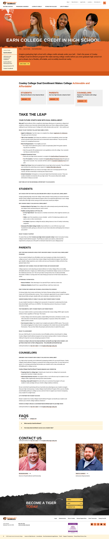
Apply (23, 63)
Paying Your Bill (102, 518)
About (68, 2)
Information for (97, 2)
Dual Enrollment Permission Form (7, 62)
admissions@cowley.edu (24, 525)
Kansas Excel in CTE (8, 66)
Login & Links (82, 2)
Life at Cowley (64, 6)
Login (55, 518)
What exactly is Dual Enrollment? (32, 423)
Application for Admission (60, 133)
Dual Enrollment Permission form (59, 156)
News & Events (75, 2)
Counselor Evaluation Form (59, 160)
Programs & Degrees (22, 6)
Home (20, 48)
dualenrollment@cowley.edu (49, 345)
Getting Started (8, 6)
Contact (71, 507)
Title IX (60, 536)
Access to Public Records (30, 536)
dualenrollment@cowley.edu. (54, 167)
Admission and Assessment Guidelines (7, 58)
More (24, 99)
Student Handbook (8, 68)
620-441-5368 (34, 345)
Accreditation (39, 536)
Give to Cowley (71, 518)
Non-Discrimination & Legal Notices (50, 536)
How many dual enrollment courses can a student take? (38, 427)
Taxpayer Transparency (68, 536)
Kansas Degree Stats (81, 518)
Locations (90, 2)
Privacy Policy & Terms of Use (80, 536)
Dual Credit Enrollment (37, 48)
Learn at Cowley (37, 6)
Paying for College (51, 6)
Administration (62, 518)
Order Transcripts (92, 518)
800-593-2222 (21, 523)
